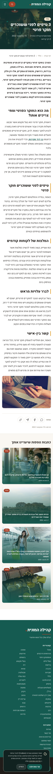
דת (24, 665)
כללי (47, 19)
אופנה (23, 649)
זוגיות (23, 668)
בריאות (48, 665)
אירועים (22, 653)
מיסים (48, 683)
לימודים (22, 680)
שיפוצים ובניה (45, 714)
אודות (48, 729)
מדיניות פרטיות (45, 736)
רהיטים (22, 706)
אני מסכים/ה (34, 766)
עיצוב (23, 695)
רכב (49, 710)
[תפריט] (5, 4)
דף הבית (47, 56)
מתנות (23, 687)
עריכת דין (21, 699)
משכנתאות (21, 683)
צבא (23, 702)
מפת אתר (47, 748)
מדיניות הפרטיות (35, 761)
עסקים (48, 699)
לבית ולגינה (46, 680)
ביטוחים (22, 657)
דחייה (21, 766)
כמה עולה (21, 676)
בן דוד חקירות (36, 139)
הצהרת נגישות (45, 744)
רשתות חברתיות (19, 710)
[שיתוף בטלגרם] (28, 420)
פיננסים (48, 702)
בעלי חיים (47, 661)
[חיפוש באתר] (12, 4)
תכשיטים (47, 718)
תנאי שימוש (46, 740)
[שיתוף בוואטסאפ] (42, 420)
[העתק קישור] (21, 420)
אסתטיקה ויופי (45, 657)
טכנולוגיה (21, 672)
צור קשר (47, 733)
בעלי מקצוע (20, 661)
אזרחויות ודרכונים (44, 653)
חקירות (48, 672)
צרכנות (48, 706)
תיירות (22, 714)
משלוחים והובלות (44, 687)
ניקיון (23, 691)
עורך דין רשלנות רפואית (41, 695)
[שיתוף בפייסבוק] (35, 420)
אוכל (49, 649)
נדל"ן (49, 691)
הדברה (48, 668)
